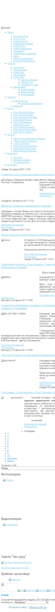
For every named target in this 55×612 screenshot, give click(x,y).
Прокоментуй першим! (12, 225)
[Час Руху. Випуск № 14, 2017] (16, 562)
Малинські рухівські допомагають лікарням (26, 206)
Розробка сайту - (27, 607)
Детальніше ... (46, 196)
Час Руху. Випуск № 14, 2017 (15, 568)
